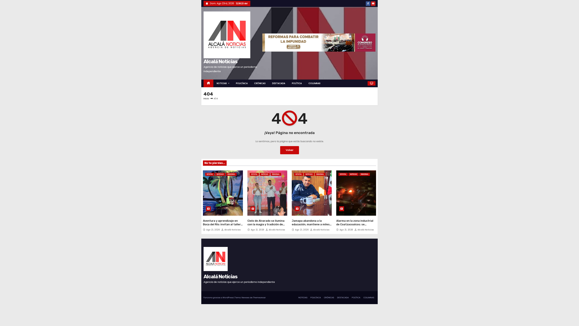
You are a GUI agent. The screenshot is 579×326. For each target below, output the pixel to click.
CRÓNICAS (260, 83)
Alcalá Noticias (220, 61)
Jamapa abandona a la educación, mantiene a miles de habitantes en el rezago (311, 224)
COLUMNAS (314, 83)
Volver (289, 150)
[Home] (208, 83)
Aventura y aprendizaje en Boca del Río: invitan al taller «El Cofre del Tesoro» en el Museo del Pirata (222, 226)
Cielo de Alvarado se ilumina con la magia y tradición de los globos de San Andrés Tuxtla (266, 226)
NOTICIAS (222, 83)
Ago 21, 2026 (213, 229)
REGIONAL (231, 174)
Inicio (206, 98)
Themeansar (259, 297)
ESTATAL (210, 174)
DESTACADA (278, 83)
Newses (245, 297)
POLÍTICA (297, 83)
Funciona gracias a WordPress (219, 297)
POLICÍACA (242, 83)
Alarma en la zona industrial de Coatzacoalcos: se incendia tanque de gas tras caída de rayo (354, 226)
